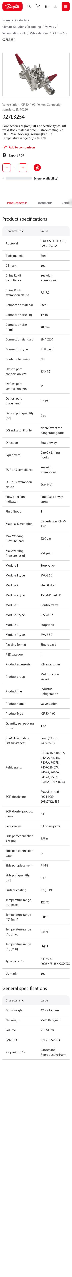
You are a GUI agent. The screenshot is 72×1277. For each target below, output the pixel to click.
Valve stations (39, 33)
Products (20, 20)
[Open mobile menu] (66, 6)
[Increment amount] (23, 167)
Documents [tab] (44, 203)
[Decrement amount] (6, 167)
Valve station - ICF (14, 33)
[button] (46, 6)
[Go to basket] (38, 6)
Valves (49, 27)
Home (6, 20)
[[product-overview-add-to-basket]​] (37, 167)
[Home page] (12, 6)
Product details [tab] (17, 203)
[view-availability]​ (46, 178)
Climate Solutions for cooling (21, 27)
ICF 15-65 (58, 33)
